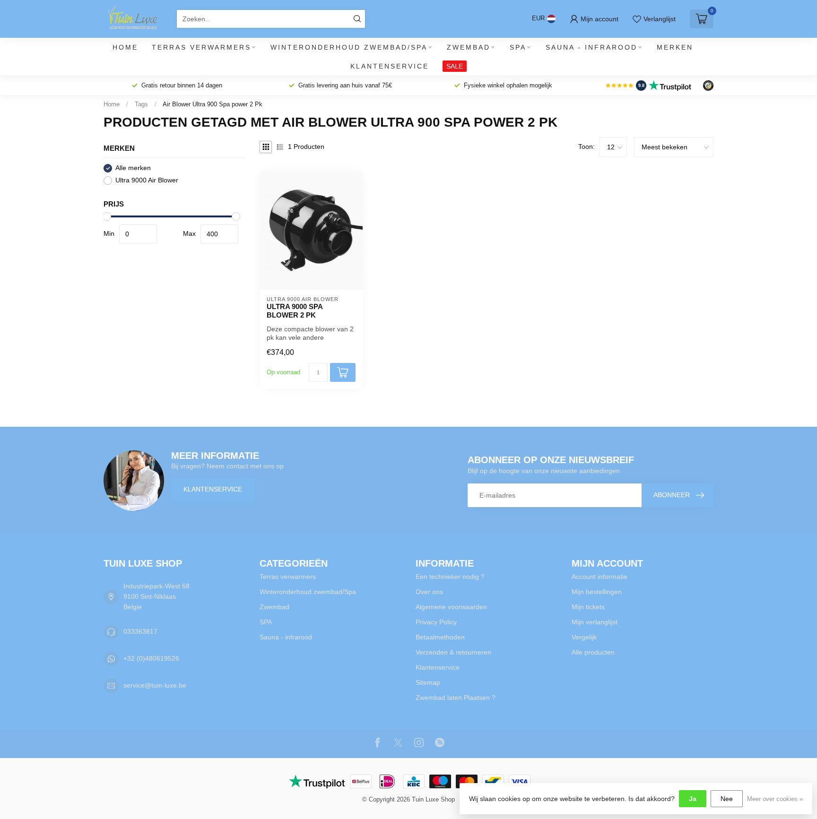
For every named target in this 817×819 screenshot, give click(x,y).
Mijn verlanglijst (594, 622)
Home (125, 47)
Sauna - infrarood (591, 47)
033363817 (140, 631)
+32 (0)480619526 (151, 658)
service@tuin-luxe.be (154, 685)
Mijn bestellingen (597, 591)
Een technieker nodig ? (450, 576)
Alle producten (593, 652)
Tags (141, 104)
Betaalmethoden (440, 637)
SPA (518, 47)
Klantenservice (389, 66)
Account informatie (599, 576)
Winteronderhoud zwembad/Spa (348, 47)
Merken (675, 47)
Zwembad (468, 47)
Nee (727, 798)
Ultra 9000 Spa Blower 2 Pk (294, 310)
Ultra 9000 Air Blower (146, 180)
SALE (454, 66)
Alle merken (133, 168)
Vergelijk (584, 637)
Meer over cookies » (775, 799)
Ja (692, 798)
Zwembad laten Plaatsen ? (455, 697)
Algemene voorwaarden (451, 607)
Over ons (429, 591)
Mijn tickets (588, 607)
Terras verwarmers (201, 47)
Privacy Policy (436, 622)
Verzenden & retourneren (453, 652)
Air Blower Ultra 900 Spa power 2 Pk (212, 104)
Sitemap (428, 682)
